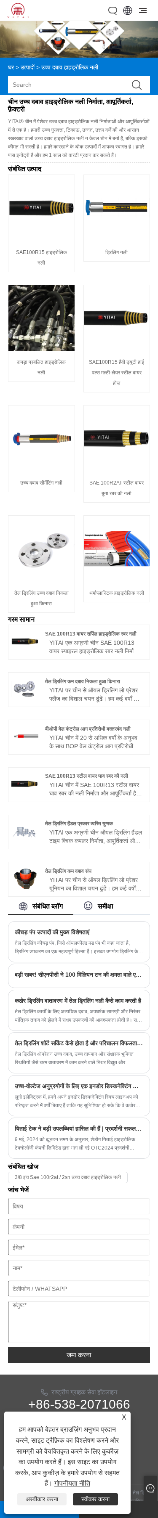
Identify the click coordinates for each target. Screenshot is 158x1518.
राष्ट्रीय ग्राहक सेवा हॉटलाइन (84, 1392)
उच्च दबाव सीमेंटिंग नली (41, 483)
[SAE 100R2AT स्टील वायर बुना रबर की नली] (117, 469)
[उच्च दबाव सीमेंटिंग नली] (41, 469)
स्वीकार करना (95, 1499)
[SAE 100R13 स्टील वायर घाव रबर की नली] (24, 795)
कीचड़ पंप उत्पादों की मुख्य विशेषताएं (52, 932)
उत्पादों (28, 67)
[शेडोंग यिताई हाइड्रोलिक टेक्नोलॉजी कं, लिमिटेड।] (18, 16)
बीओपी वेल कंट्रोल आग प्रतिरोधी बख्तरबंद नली (88, 729)
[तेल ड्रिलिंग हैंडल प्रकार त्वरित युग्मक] (24, 843)
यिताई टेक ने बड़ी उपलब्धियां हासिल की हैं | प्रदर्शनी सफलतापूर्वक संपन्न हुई (79, 1128)
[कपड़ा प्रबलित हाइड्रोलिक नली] (41, 348)
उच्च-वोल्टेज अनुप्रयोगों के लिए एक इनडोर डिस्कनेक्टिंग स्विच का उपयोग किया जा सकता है (79, 1086)
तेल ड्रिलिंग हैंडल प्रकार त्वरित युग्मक (79, 824)
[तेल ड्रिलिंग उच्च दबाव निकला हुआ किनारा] (41, 579)
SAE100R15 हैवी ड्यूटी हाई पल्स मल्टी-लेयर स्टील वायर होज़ (116, 372)
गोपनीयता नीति (72, 1483)
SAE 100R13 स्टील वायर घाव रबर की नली (86, 776)
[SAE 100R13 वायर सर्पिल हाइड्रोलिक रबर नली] (24, 652)
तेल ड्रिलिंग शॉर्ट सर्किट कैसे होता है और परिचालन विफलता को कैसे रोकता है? (79, 1043)
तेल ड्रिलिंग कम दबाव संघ (68, 871)
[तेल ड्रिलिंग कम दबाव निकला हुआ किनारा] (24, 700)
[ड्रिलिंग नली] (117, 239)
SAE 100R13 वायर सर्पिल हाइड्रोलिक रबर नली (91, 634)
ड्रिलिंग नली (116, 252)
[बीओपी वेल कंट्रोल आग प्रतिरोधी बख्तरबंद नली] (24, 747)
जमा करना (79, 1355)
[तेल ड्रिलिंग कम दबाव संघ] (24, 890)
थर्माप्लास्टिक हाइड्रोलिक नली (116, 593)
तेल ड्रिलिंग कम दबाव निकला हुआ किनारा (82, 681)
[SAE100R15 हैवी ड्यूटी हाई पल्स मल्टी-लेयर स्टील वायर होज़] (117, 348)
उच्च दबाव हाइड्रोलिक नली (69, 67)
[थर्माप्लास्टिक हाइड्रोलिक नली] (117, 579)
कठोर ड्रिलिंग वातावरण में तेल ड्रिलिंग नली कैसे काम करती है (78, 1000)
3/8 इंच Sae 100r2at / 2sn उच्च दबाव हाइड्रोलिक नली (68, 1177)
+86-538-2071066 (79, 1404)
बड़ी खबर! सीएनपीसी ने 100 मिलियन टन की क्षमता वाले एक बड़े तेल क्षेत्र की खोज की (79, 974)
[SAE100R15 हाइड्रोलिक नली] (41, 239)
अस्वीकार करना (42, 1499)
